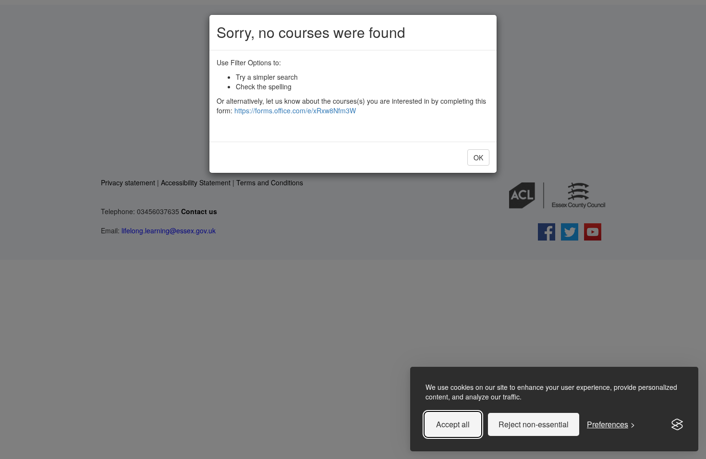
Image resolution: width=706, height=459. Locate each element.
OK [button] (478, 157)
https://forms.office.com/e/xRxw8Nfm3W (295, 110)
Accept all (453, 424)
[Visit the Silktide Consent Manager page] (677, 424)
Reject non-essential (534, 424)
